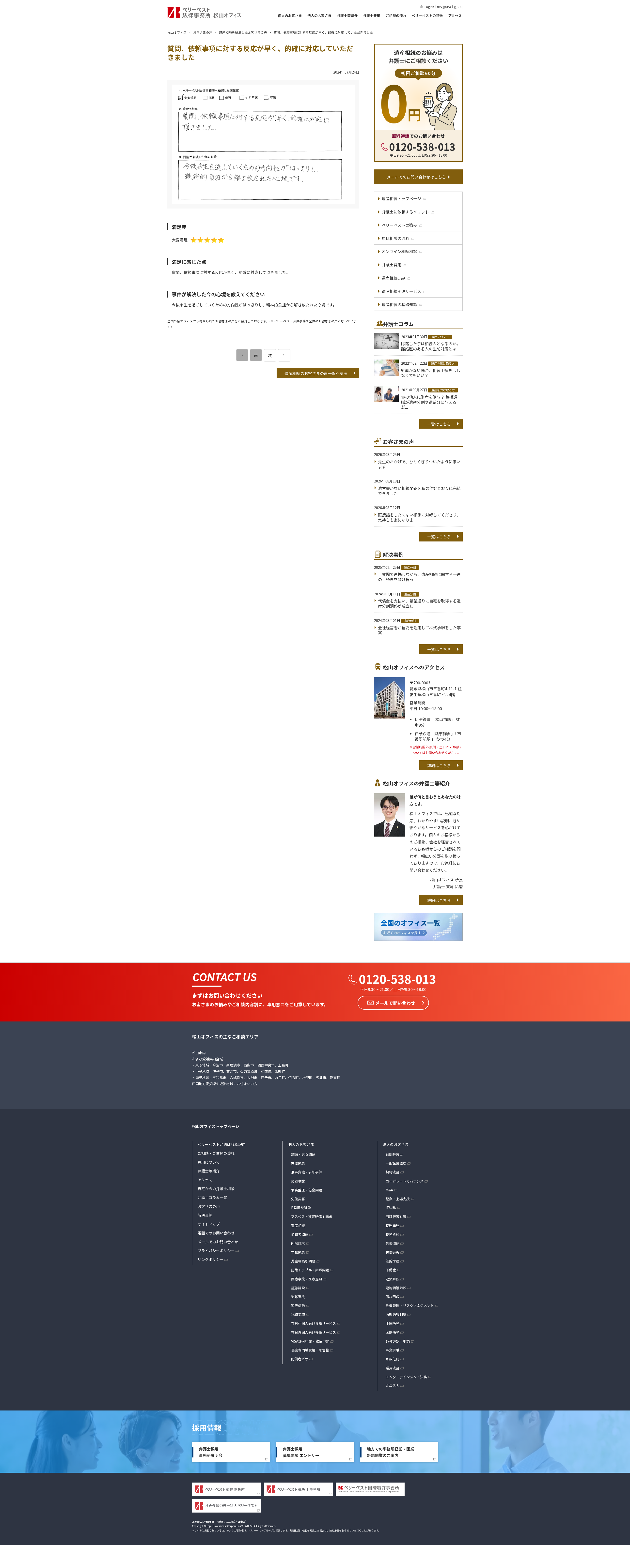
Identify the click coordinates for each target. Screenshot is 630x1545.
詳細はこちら (439, 765)
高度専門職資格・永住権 (310, 1350)
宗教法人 (392, 1385)
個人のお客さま (290, 15)
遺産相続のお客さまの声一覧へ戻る (315, 373)
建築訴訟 (392, 1278)
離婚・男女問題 (303, 1154)
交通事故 (298, 1181)
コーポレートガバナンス (405, 1181)
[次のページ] (284, 355)
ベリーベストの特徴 (427, 15)
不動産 (391, 1269)
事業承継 (392, 1350)
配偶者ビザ (299, 1358)
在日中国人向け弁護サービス (313, 1323)
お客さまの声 (209, 1206)
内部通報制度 (396, 1314)
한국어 (458, 7)
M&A (389, 1189)
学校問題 (298, 1252)
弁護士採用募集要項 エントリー (301, 1452)
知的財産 (392, 1261)
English (429, 7)
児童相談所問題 (303, 1261)
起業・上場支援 (398, 1198)
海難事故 (298, 1296)
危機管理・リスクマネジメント (410, 1305)
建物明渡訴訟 (396, 1287)
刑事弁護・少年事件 (306, 1172)
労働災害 (298, 1198)
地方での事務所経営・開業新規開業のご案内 (390, 1452)
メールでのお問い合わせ (218, 1241)
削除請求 (298, 1243)
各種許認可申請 (398, 1341)
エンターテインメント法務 (406, 1376)
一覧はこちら (439, 424)
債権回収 (392, 1296)
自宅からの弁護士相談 (216, 1188)
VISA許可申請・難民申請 (310, 1341)
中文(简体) (444, 7)
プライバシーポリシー (216, 1250)
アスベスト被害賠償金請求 (311, 1216)
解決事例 (205, 1215)
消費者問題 (299, 1234)
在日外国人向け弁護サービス (313, 1332)
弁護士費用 (371, 15)
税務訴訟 (392, 1234)
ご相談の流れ (396, 15)
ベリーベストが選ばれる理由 (222, 1144)
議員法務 (392, 1367)
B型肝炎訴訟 (301, 1207)
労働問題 (298, 1163)
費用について (209, 1162)
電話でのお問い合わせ (216, 1232)
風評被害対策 (396, 1216)
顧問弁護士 (394, 1154)
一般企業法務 (396, 1163)
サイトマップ (209, 1224)
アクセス (455, 15)
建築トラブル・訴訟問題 (310, 1269)
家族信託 (298, 1305)
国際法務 (392, 1332)
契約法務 (392, 1172)
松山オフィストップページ (215, 1126)
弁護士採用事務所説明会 (210, 1452)
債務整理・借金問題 (306, 1189)
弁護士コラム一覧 (212, 1197)
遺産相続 (298, 1225)
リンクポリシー (210, 1259)
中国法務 (392, 1323)
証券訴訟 (298, 1287)
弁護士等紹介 (347, 15)
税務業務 (298, 1314)
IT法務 (391, 1207)
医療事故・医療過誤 (306, 1278)
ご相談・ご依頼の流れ (216, 1153)
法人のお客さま (319, 15)
